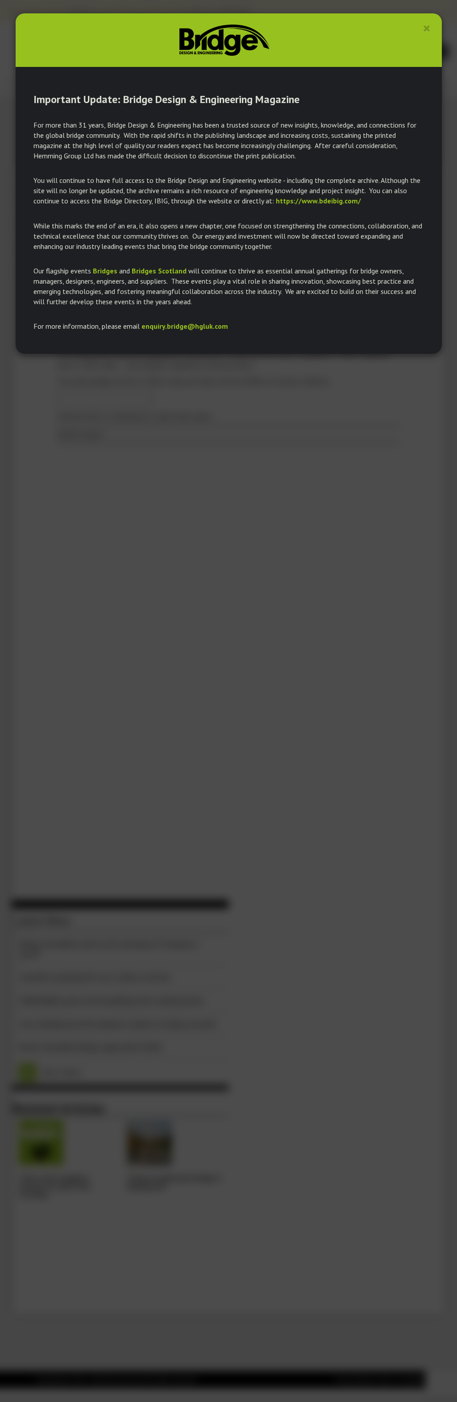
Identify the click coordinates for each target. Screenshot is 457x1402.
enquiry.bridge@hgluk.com (184, 326)
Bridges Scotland (159, 270)
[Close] (427, 28)
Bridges (105, 270)
